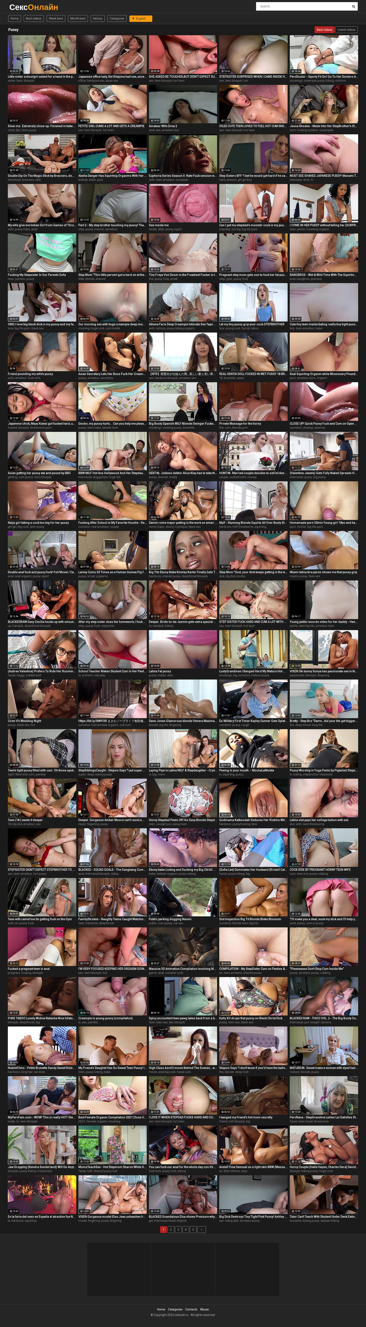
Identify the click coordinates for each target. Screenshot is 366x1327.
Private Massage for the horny (240, 423)
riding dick (231, 1220)
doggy (21, 675)
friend (223, 1121)
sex (151, 80)
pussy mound (95, 229)
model (82, 1220)
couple (223, 477)
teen (20, 80)
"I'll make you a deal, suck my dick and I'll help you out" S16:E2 (324, 919)
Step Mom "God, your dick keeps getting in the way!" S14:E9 (253, 572)
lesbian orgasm (167, 873)
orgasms (102, 576)
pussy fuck (162, 279)
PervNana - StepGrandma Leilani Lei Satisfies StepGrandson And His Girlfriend (324, 1117)
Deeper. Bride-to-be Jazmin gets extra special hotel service (183, 621)
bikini (92, 179)
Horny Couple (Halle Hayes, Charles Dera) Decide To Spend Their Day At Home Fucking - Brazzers (324, 1167)
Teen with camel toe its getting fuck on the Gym (40, 919)
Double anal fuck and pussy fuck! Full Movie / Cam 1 (42, 572)
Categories (117, 18)
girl (151, 1220)
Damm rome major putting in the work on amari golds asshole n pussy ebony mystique (183, 522)
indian (162, 675)
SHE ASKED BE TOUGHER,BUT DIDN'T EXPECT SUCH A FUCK (183, 76)
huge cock (97, 328)
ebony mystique (176, 526)
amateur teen (325, 626)
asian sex (112, 80)
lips (18, 130)
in (79, 675)
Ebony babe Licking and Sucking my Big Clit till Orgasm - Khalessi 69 (183, 869)
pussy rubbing (318, 873)
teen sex (314, 576)
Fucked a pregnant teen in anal (29, 968)
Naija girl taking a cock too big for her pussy (38, 522)
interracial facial (165, 1220)
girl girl (12, 526)
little (81, 279)
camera (326, 1022)
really (11, 1121)
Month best (78, 18)
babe (319, 328)
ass (158, 130)
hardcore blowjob (166, 378)
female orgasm (96, 1121)
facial (11, 675)
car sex (178, 923)
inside (153, 229)
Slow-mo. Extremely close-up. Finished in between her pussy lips (42, 126)
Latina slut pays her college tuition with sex (319, 820)
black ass (195, 526)
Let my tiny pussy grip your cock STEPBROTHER (251, 324)
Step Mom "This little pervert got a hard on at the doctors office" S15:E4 (112, 275)
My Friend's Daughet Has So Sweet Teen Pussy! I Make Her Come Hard (112, 1068)
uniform (340, 80)
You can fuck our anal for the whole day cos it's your (183, 1167)
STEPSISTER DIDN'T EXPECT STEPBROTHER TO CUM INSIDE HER (42, 869)
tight (11, 774)
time (306, 179)
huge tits (115, 477)
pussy (30, 279)
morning (84, 328)
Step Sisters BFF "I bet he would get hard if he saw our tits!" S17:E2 (253, 175)
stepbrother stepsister (318, 774)
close (11, 130)
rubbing (325, 973)
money (252, 477)
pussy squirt (174, 229)
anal (152, 130)
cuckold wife (237, 477)
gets (229, 279)
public (153, 923)
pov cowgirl (311, 1022)
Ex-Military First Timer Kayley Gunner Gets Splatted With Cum (253, 721)
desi (170, 675)
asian (240, 378)
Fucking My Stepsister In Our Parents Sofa (37, 275)
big (154, 774)
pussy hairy (22, 229)
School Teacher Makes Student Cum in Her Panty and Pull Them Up (112, 671)
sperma (320, 427)
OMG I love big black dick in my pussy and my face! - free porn (42, 324)
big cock (23, 526)
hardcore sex (95, 80)
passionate (297, 675)
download (14, 179)
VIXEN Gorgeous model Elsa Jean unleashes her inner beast (112, 1216)
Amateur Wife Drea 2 (163, 126)
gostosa (316, 279)
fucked (12, 427)
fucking (26, 973)
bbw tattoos (232, 1171)
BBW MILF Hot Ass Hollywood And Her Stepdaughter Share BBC (112, 473)
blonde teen (110, 427)
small (173, 279)
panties (20, 279)
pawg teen (180, 824)
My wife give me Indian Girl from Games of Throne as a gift (42, 225)
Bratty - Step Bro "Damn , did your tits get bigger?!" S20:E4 (324, 721)
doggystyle (100, 477)
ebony (182, 1171)
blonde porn (240, 427)
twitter (301, 526)
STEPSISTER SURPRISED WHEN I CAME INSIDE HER (253, 76)
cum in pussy (315, 923)
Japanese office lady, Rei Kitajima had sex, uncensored (112, 76)
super (82, 774)
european (182, 179)
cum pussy (26, 477)
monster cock (174, 973)
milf (89, 1171)
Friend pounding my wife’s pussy (30, 374)
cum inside (113, 328)
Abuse (204, 1309)
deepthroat (106, 923)
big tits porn (250, 229)
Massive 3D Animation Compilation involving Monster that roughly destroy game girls (183, 968)
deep (90, 774)
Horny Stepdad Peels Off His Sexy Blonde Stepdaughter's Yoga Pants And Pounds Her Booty (183, 820)
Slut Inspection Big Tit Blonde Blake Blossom (250, 919)
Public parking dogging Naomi (170, 919)
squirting (260, 526)
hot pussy (39, 873)
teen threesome (313, 824)
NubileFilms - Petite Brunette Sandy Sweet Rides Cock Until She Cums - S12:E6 (42, 1068)
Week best (56, 18)
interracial (85, 477)
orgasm (322, 378)
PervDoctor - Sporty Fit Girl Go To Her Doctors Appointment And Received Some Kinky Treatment (324, 76)
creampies (326, 130)
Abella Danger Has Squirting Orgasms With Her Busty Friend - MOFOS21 (112, 175)
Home (15, 18)
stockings (296, 80)
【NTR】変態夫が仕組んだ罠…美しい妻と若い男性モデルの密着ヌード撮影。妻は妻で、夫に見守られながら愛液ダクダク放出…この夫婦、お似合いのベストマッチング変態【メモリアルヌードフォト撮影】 (183, 374)
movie (153, 1072)
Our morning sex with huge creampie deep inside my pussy (112, 324)
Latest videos (346, 29)
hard (222, 179)
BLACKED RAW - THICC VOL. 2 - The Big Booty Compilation (324, 1018)
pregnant (14, 973)
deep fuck (242, 1072)
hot (246, 80)
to (312, 179)
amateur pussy (309, 973)
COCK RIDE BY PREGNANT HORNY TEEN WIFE (320, 869)
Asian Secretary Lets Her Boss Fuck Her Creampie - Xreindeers (112, 374)
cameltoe (111, 229)
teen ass (162, 1022)
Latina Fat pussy (160, 671)
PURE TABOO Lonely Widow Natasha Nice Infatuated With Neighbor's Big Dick (42, 1018)
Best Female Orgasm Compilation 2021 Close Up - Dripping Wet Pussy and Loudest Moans (112, 1117)
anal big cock (167, 1072)
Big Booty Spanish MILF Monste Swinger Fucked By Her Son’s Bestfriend (183, 423)
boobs (241, 576)
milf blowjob (237, 1121)
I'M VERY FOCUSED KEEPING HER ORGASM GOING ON (112, 968)
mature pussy (260, 675)
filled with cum (25, 774)
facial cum (184, 1072)
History (97, 18)
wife (11, 229)
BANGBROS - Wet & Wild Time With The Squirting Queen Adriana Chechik (324, 275)
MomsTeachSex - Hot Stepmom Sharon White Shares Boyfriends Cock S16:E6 (112, 1167)
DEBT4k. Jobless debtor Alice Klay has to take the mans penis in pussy (183, 473)
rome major (157, 526)
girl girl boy (245, 179)
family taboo (250, 328)
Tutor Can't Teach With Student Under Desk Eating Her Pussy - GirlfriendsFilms (324, 1216)
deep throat (303, 725)
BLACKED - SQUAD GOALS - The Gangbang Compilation (112, 869)
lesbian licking (330, 1220)
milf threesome (243, 526)
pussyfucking (241, 824)
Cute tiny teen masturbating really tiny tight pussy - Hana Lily (324, 324)
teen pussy (29, 130)
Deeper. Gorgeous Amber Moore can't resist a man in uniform (112, 820)
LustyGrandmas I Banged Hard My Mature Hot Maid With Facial (253, 671)
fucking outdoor (307, 130)
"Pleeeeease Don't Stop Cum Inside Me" (317, 968)
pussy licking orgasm (181, 328)
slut (292, 824)
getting (12, 477)
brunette (230, 378)
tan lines (39, 1072)
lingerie (182, 1220)
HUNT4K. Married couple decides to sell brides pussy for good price (253, 473)
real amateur (100, 526)
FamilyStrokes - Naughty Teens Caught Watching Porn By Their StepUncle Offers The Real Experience (112, 919)
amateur (21, 378)
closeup (308, 427)
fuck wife (34, 378)
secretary (106, 378)
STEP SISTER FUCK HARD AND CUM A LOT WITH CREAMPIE (253, 621)
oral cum (125, 725)
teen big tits (307, 626)
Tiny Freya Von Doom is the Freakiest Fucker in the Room (183, 275)
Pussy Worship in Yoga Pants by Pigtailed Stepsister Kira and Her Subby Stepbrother (324, 770)
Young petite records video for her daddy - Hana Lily (324, 621)
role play (99, 675)
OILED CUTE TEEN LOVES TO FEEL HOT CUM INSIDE (253, 126)
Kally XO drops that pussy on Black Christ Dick (250, 1018)
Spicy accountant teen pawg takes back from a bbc (183, 1018)
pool (100, 179)
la (9, 1220)
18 (221, 378)
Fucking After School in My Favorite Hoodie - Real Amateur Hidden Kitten (112, 522)
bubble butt (33, 675)
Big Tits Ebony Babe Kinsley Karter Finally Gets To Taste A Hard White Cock (183, 572)
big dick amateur (23, 824)
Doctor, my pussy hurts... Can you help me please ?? (112, 423)
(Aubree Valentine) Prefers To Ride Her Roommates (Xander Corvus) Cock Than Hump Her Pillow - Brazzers (42, 671)
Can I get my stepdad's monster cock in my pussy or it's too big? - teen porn (253, 225)
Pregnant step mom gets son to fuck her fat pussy (253, 275)
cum (293, 130)
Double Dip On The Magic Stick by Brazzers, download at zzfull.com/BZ (42, 175)
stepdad (224, 229)
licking (169, 626)
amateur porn (306, 378)
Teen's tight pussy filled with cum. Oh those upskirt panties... (42, 770)
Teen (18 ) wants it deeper (25, 820)
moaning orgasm (317, 229)
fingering (323, 675)
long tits (317, 725)
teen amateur (165, 179)
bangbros (303, 279)
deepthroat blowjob (195, 576)
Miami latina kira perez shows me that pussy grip (323, 572)
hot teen (178, 80)
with (152, 179)
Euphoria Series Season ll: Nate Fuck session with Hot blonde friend (183, 175)
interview (296, 179)
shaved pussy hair (106, 1171)
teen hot (302, 873)
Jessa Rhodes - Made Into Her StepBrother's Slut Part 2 (324, 126)
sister (11, 80)
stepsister (108, 626)
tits (292, 725)
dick (38, 179)
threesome (321, 1121)
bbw (254, 824)
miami (294, 576)
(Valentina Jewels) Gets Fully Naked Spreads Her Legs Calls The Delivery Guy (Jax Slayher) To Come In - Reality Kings (324, 473)
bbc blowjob (177, 1022)
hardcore (225, 526)
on (16, 923)
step (81, 229)
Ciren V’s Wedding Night (24, 721)
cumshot (296, 427)
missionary (44, 1171)
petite (301, 229)
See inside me (159, 225)
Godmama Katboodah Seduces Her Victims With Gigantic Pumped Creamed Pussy (253, 820)
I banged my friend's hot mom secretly (245, 1117)
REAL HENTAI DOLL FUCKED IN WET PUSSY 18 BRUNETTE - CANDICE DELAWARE (253, 374)
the (151, 279)
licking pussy (103, 774)
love (10, 328)
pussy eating (187, 873)
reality (173, 477)
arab (34, 229)
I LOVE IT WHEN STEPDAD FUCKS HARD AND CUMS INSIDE (183, 1117)
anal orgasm (23, 576)
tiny (221, 328)
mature (295, 1072)
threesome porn (41, 427)
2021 (81, 1121)
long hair (27, 1072)
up (9, 626)
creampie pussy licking (319, 80)
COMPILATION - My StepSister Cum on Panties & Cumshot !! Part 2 (253, 968)
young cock (232, 328)
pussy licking (236, 873)
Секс (20, 7)
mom (161, 774)
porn (293, 378)
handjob (17, 626)
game (153, 973)
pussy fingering (111, 1220)
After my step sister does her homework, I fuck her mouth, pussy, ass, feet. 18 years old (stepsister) (112, 621)
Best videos (34, 18)
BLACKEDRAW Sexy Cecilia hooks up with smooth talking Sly (42, 621)
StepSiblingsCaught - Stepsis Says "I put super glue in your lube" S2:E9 (112, 770)
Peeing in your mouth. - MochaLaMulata (246, 770)
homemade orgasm (105, 725)
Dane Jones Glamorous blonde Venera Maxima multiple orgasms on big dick (183, 721)
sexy (244, 1171)
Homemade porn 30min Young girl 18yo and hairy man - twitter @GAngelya (324, 522)
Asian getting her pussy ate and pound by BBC (39, 473)
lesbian (83, 179)
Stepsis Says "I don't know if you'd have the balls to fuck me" (253, 1068)
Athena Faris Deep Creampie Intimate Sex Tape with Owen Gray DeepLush (183, 324)
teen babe (94, 427)
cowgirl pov (163, 824)
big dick (231, 576)
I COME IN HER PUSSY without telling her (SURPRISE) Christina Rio (324, 225)
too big (236, 229)
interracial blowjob (97, 873)
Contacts (191, 1309)
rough (245, 725)
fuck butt (155, 1171)
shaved (231, 179)
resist (82, 824)
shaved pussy (171, 576)
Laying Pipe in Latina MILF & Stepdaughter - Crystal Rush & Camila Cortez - (183, 770)
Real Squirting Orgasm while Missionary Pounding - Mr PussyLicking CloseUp (324, 374)
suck (293, 923)
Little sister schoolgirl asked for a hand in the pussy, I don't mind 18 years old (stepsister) (42, 76)
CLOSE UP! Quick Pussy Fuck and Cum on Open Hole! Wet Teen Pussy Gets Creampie (324, 423)
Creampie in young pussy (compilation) (105, 1018)
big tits (163, 725)
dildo (161, 229)
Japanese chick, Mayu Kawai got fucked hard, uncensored (42, 423)
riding (114, 873)
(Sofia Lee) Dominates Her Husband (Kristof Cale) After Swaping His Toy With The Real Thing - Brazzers (253, 869)
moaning (114, 1121)
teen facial (305, 1121)
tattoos (161, 328)
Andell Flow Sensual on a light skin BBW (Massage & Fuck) (253, 1167)
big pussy (319, 477)
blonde (89, 279)
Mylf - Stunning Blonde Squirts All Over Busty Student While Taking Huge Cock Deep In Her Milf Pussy (253, 522)
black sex (38, 328)
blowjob (29, 80)
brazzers (28, 179)
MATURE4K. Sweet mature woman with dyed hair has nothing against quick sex (324, 1068)
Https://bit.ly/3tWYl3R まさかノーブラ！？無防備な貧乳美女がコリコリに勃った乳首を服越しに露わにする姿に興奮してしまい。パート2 (112, 721)
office (82, 80)
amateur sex (187, 378)
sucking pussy (172, 427)
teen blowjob (163, 80)
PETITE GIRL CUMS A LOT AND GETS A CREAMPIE (111, 126)
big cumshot (241, 675)
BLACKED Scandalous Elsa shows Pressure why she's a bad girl (183, 1216)
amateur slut (170, 130)
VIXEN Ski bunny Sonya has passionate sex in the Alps (324, 671)
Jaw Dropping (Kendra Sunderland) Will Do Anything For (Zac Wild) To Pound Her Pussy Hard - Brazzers (42, 1167)
